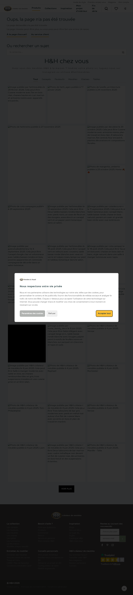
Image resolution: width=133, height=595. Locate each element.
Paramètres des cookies (32, 313)
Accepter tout (104, 313)
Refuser (51, 313)
